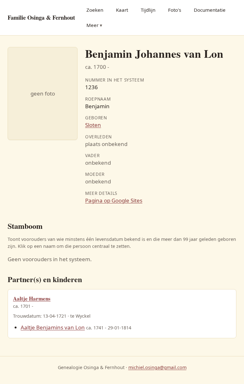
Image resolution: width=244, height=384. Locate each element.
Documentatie (210, 10)
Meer (92, 25)
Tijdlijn (148, 10)
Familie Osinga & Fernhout (41, 17)
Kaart (122, 10)
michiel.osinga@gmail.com (157, 367)
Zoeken (94, 10)
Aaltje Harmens (32, 298)
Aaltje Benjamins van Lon (53, 327)
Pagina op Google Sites (113, 200)
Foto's (174, 10)
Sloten (93, 125)
